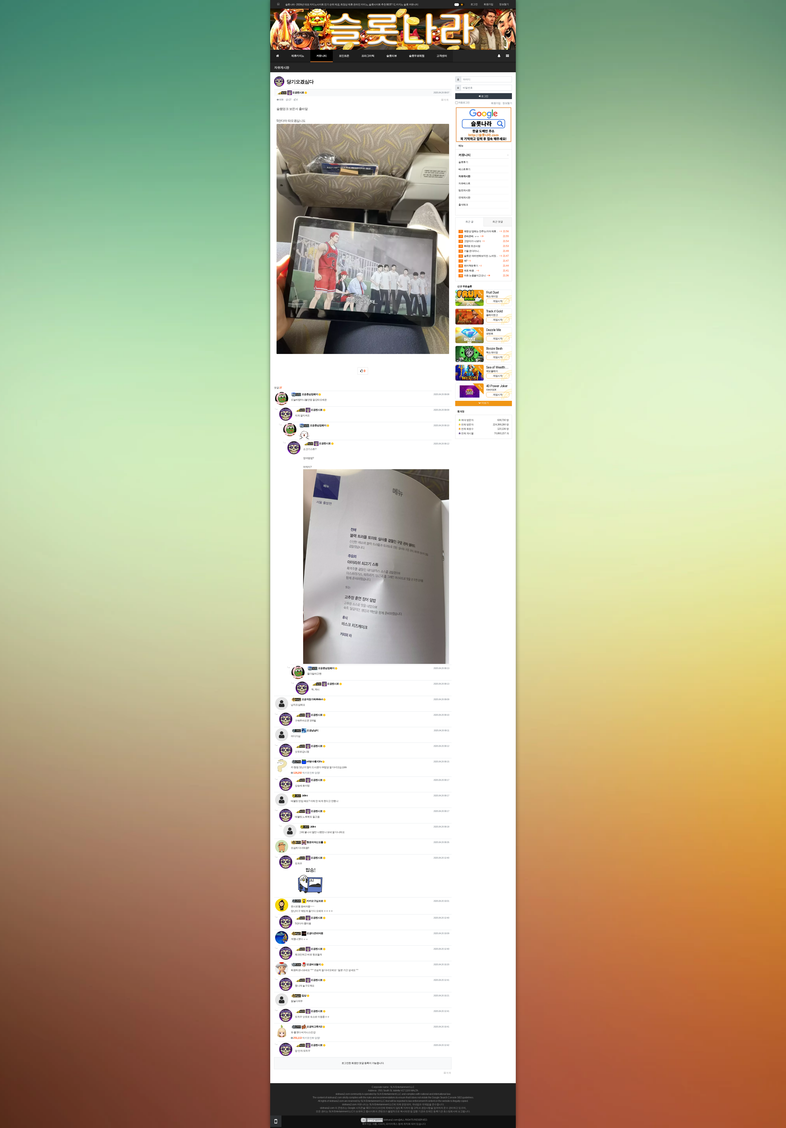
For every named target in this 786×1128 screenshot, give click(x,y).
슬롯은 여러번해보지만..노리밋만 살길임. (479, 255)
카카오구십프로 (314, 901)
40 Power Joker (497, 386)
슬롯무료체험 (416, 55)
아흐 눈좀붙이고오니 (473, 275)
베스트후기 (464, 169)
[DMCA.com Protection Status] (372, 1120)
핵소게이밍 (492, 296)
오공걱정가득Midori (312, 699)
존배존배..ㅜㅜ (469, 236)
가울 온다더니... (470, 251)
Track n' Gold (494, 311)
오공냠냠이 (312, 730)
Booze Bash (494, 348)
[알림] (499, 56)
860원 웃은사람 (470, 246)
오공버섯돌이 (313, 964)
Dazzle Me (493, 330)
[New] (469, 297)
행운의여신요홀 (314, 842)
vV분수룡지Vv (314, 761)
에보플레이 (492, 371)
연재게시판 (464, 197)
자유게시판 (281, 67)
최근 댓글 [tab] (497, 221)
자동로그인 (464, 102)
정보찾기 (504, 4)
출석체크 (463, 204)
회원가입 (488, 4)
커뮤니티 (321, 55)
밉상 (304, 995)
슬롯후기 (463, 162)
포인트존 (344, 55)
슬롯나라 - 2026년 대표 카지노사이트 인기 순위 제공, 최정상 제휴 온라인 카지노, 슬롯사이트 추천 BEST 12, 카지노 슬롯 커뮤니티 (351, 4)
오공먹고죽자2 (314, 1026)
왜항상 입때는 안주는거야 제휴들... (479, 231)
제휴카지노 (297, 55)
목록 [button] (446, 99)
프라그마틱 (367, 55)
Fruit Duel (492, 292)
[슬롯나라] (393, 29)
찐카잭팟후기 (469, 265)
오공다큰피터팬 (314, 933)
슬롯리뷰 (391, 55)
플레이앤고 (492, 315)
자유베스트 (464, 183)
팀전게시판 (464, 190)
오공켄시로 (298, 92)
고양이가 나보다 (470, 241)
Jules (305, 795)
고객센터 (442, 55)
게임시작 (497, 301)
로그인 (474, 4)
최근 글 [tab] (469, 221)
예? (463, 260)
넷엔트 (489, 333)
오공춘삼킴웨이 (310, 394)
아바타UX (491, 389)
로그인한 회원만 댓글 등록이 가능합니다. (363, 1063)
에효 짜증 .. (467, 270)
